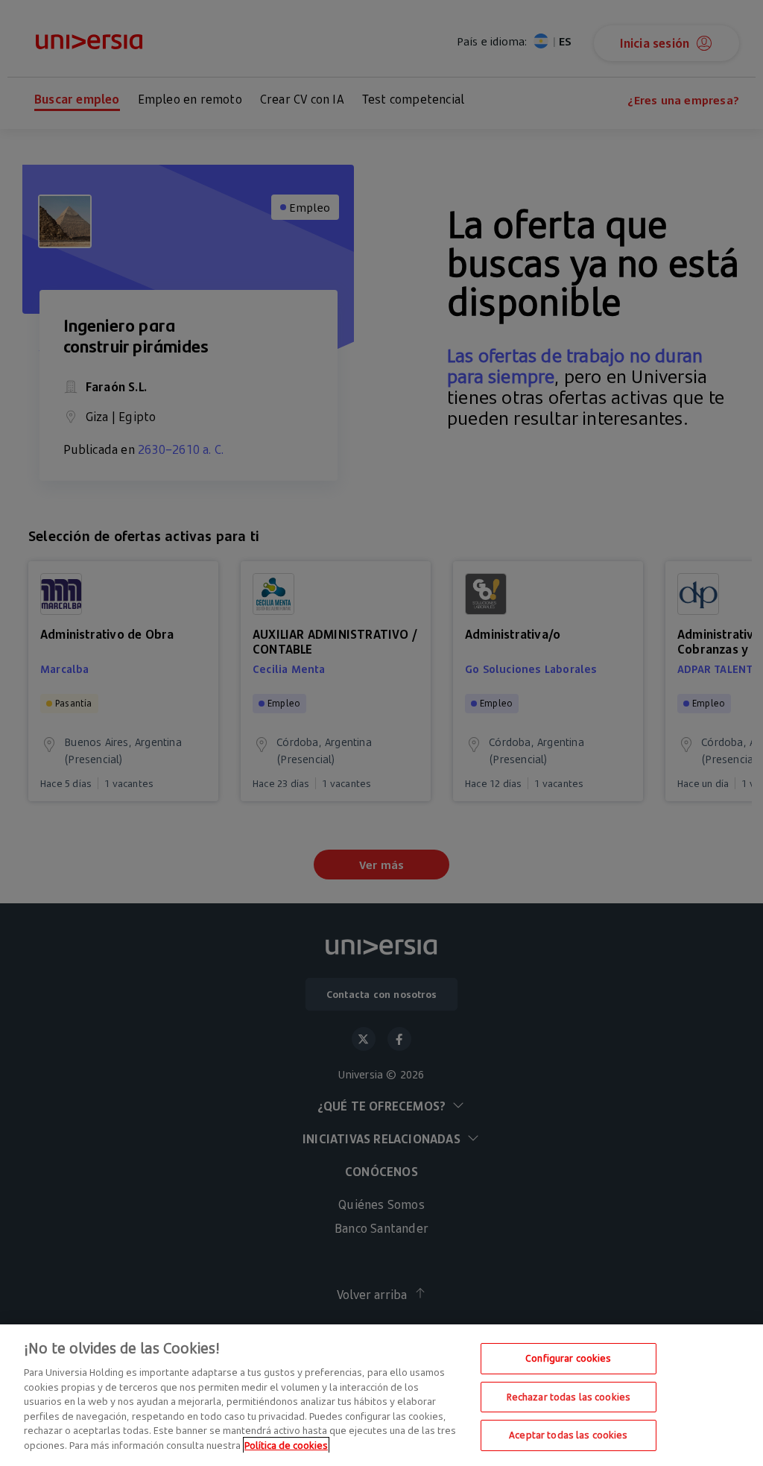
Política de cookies (286, 1445)
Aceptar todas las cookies (568, 1434)
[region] (381, 1395)
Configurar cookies (568, 1358)
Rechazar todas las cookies (568, 1396)
